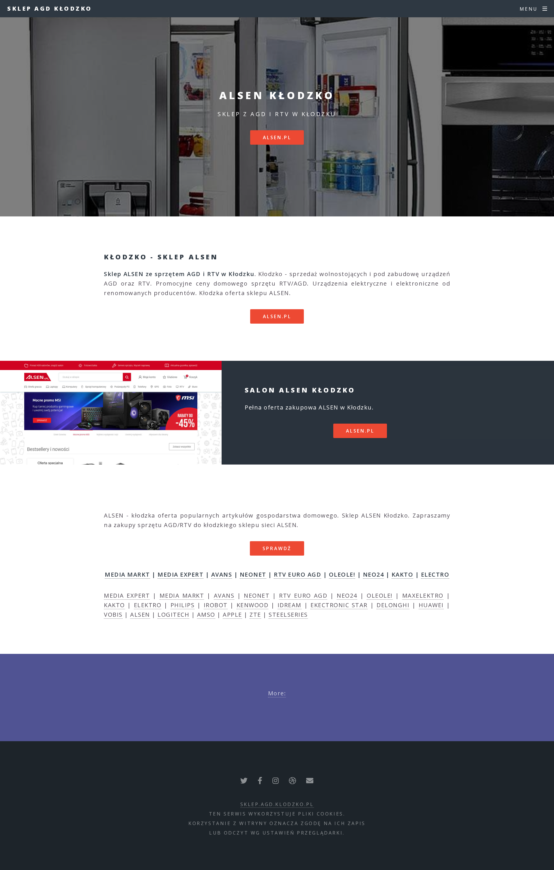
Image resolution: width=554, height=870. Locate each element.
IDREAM (290, 605)
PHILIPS (183, 605)
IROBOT (216, 605)
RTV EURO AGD (297, 574)
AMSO (206, 614)
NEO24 (373, 574)
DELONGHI (393, 605)
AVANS (221, 574)
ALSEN (140, 614)
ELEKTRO (148, 605)
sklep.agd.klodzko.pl (277, 804)
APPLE (232, 614)
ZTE (255, 614)
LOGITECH (173, 614)
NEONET (253, 574)
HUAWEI (431, 605)
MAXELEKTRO (422, 595)
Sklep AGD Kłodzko (49, 8)
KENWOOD (253, 605)
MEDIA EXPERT (180, 574)
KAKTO (402, 574)
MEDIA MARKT (127, 574)
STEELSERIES (288, 614)
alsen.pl (277, 137)
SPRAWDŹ (277, 548)
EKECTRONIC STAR (339, 605)
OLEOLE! (342, 574)
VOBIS (113, 614)
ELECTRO (435, 574)
